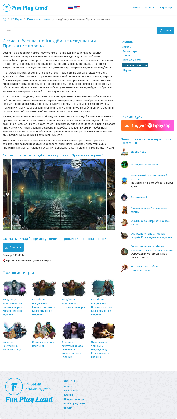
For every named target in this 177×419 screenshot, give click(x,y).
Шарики (127, 70)
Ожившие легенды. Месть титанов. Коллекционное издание (152, 248)
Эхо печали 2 (139, 197)
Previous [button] (7, 194)
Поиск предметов (74, 403)
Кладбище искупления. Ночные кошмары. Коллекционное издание (44, 307)
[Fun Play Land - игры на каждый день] (31, 391)
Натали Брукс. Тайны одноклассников (144, 268)
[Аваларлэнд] (25, 7)
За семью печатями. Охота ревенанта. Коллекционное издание (72, 349)
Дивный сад (138, 151)
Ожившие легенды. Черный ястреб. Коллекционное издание (151, 235)
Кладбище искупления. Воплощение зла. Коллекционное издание (102, 307)
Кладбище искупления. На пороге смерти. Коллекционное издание (12, 307)
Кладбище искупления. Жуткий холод (12, 345)
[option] (59, 194)
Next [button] (110, 194)
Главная (135, 7)
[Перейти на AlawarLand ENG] (77, 7)
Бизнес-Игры (129, 51)
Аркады (126, 46)
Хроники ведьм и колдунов (43, 343)
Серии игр (166, 7)
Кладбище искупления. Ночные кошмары (73, 303)
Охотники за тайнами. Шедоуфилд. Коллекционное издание (101, 349)
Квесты (126, 55)
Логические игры (132, 59)
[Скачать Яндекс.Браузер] (147, 125)
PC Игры (150, 7)
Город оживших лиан (144, 164)
